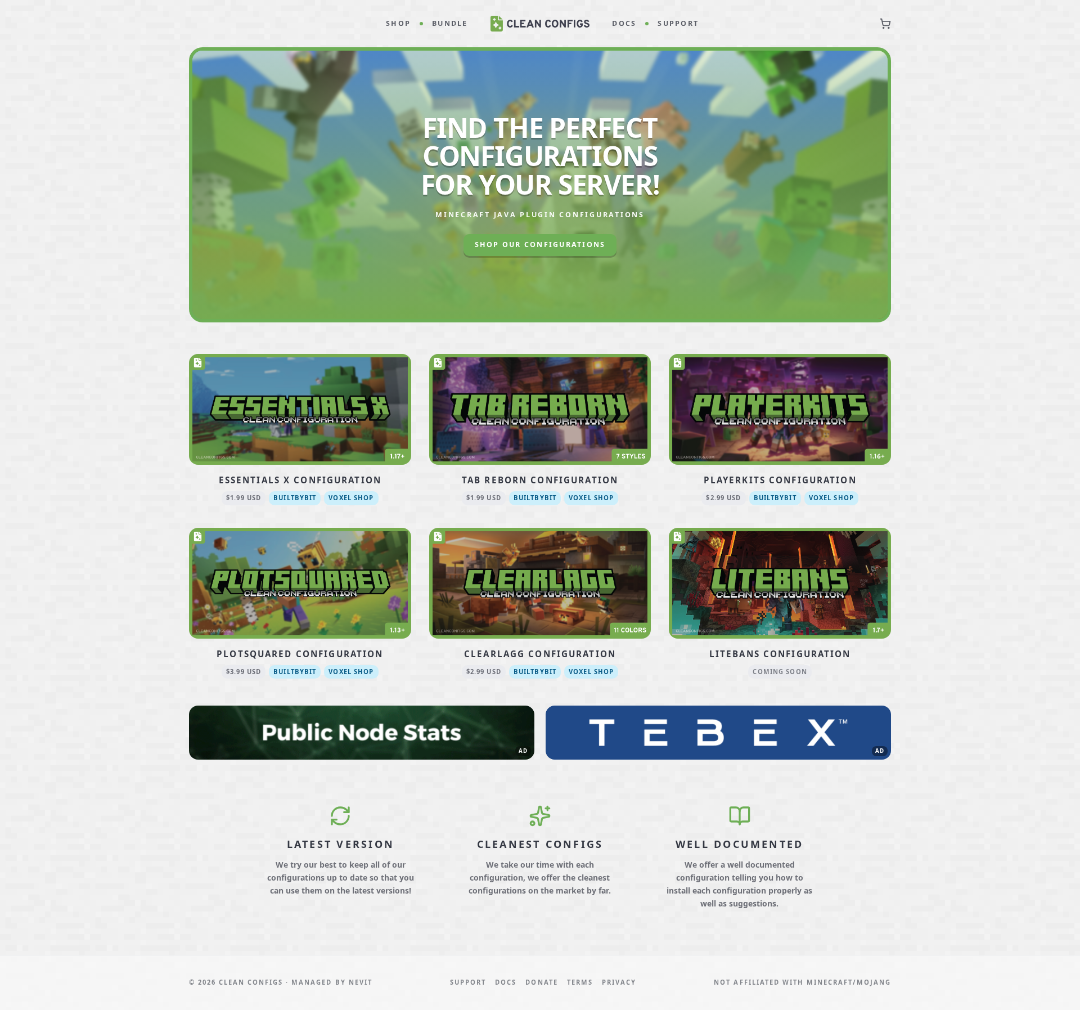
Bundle (449, 23)
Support (678, 23)
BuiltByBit (294, 497)
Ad (523, 751)
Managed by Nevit (331, 982)
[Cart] (885, 23)
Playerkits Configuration (780, 480)
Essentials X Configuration (300, 480)
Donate (541, 982)
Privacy (619, 982)
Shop (398, 23)
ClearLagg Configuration (540, 653)
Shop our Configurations (540, 244)
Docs (624, 23)
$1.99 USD (243, 497)
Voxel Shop (351, 497)
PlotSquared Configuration (300, 653)
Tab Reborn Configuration (540, 480)
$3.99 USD (243, 671)
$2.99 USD (723, 497)
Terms (580, 982)
